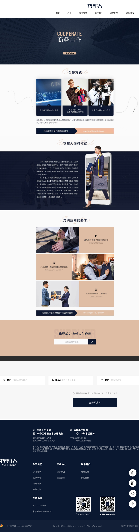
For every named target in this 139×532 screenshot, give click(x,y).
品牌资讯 (114, 12)
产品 (69, 12)
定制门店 (85, 471)
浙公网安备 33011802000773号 (20, 526)
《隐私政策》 (111, 393)
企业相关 (130, 12)
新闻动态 (37, 483)
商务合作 (37, 489)
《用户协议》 (98, 393)
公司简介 (37, 471)
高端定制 (83, 12)
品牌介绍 (37, 477)
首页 (58, 12)
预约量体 (99, 12)
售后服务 (61, 477)
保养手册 (61, 471)
